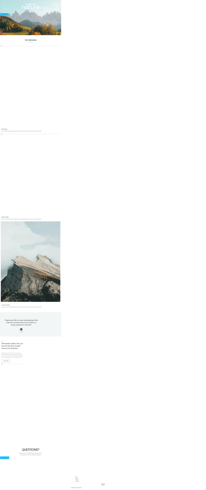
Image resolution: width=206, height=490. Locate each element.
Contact (5, 16)
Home (4, 4)
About (4, 8)
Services (4, 12)
